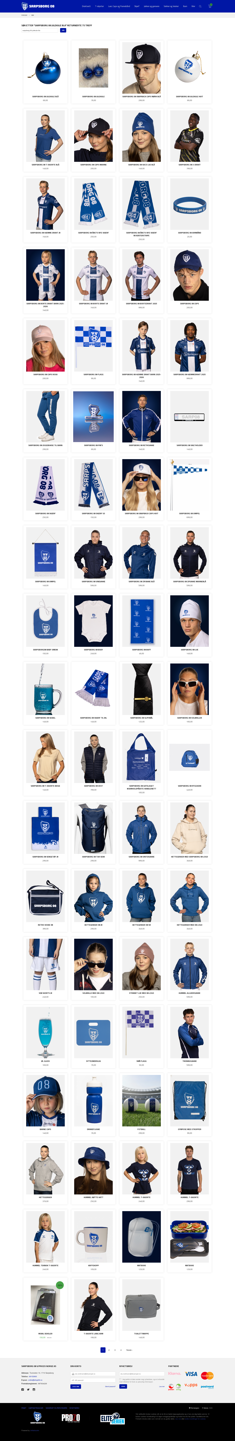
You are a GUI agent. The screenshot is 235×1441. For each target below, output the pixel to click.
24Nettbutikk (34, 1430)
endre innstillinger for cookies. (195, 1419)
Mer (193, 6)
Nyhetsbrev (74, 1408)
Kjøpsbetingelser (36, 1408)
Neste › (129, 1350)
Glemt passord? (110, 1386)
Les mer (162, 1386)
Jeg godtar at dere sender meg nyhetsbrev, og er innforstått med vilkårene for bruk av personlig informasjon (141, 1380)
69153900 (33, 1376)
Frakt (23, 1408)
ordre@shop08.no (35, 1380)
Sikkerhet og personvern (56, 1408)
